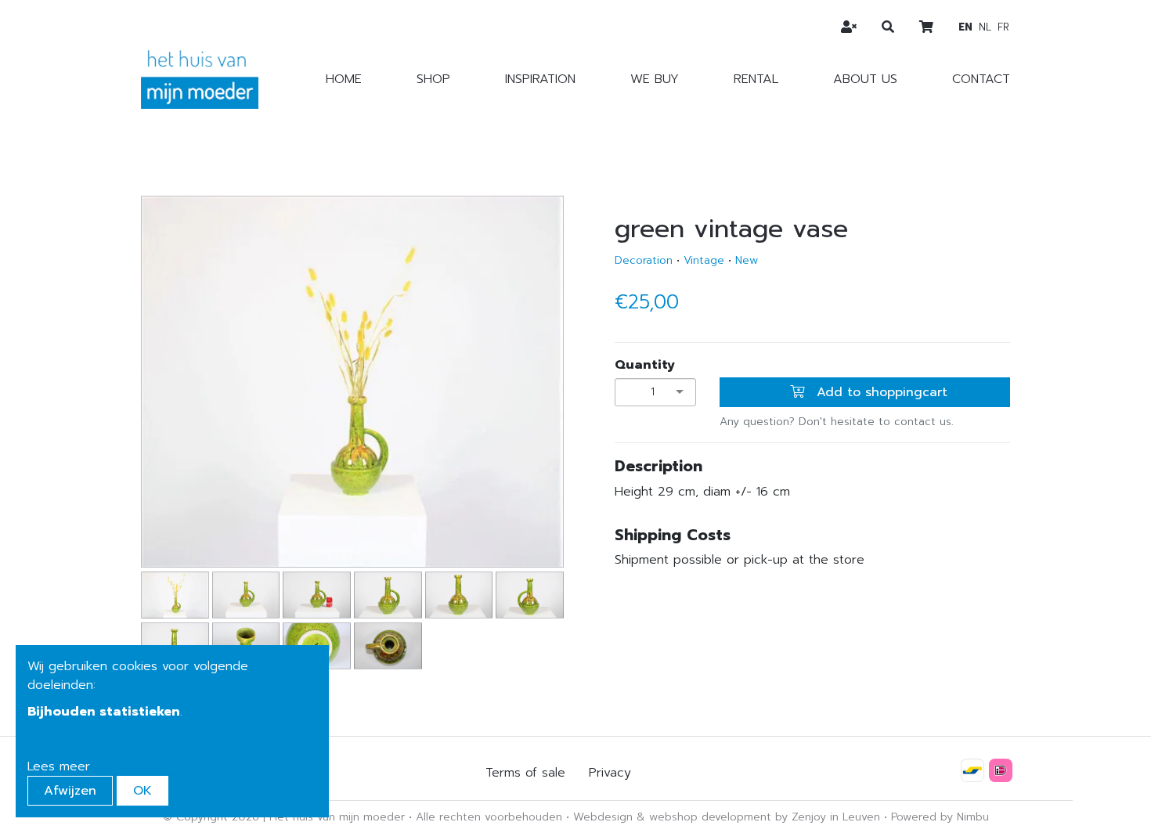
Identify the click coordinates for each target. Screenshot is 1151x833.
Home (344, 79)
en (965, 27)
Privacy (610, 772)
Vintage (704, 260)
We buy (654, 79)
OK (142, 790)
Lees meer (58, 766)
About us (865, 79)
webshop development (710, 817)
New (746, 260)
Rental (756, 79)
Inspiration (540, 79)
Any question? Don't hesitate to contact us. (837, 421)
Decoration (644, 260)
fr (1003, 27)
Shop (433, 79)
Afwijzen (70, 790)
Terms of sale (525, 772)
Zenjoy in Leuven (836, 817)
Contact (981, 79)
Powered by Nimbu (940, 817)
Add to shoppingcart (879, 392)
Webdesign (603, 817)
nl (985, 27)
